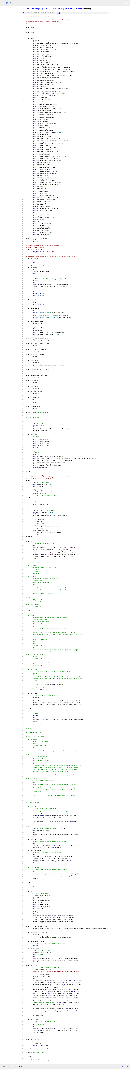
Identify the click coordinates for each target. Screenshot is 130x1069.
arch (77, 8)
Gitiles (10, 1066)
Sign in (126, 3)
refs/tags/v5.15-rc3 (65, 8)
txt (123, 1066)
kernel (34, 8)
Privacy (15, 1066)
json (126, 1066)
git (39, 8)
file (58, 13)
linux (23, 8)
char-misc (52, 8)
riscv (82, 8)
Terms (20, 1066)
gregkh (44, 8)
